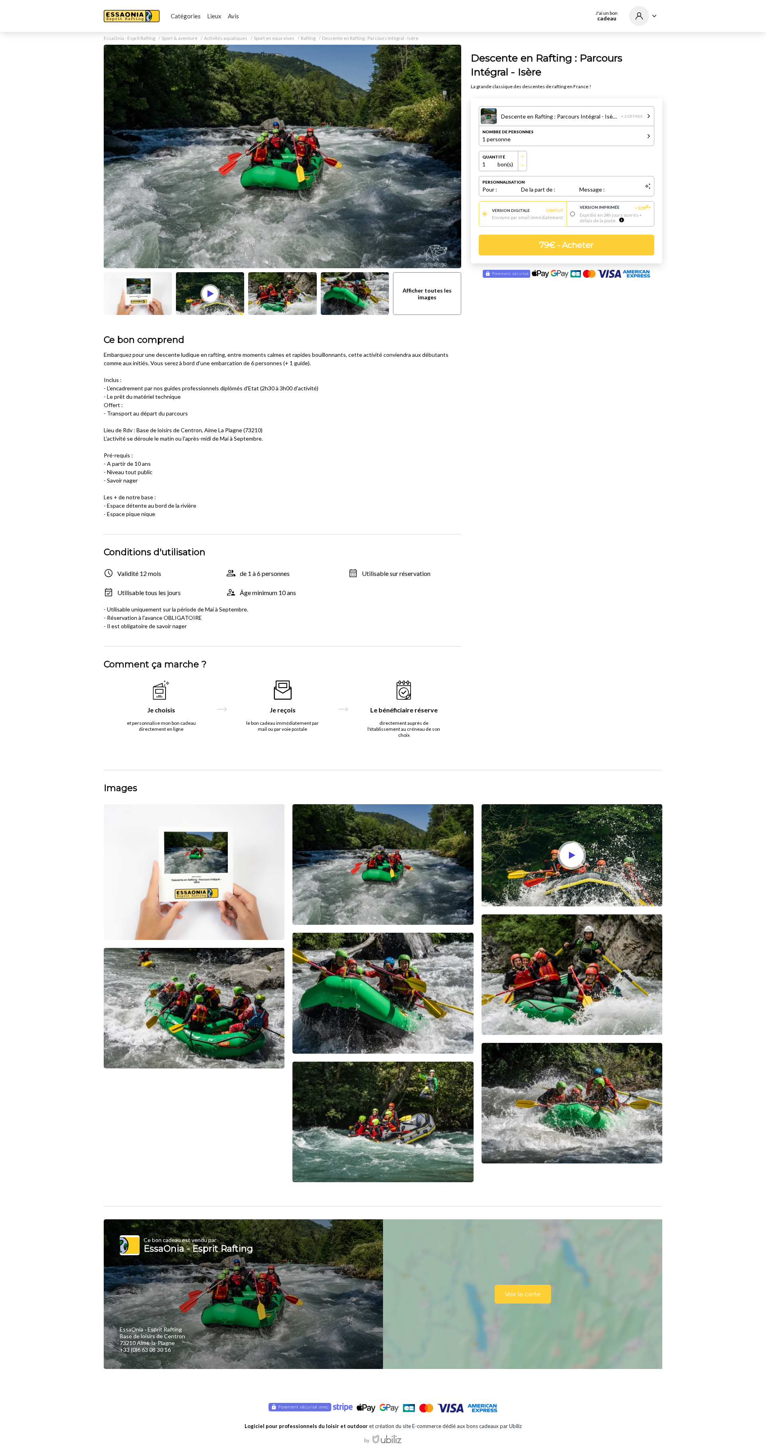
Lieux (214, 16)
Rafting (308, 38)
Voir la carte (523, 1294)
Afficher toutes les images (427, 294)
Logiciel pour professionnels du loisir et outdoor (306, 1426)
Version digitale (527, 210)
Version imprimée (615, 208)
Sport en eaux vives (274, 38)
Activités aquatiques (225, 38)
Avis (233, 16)
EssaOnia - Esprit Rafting (129, 38)
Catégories (186, 16)
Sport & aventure (179, 38)
